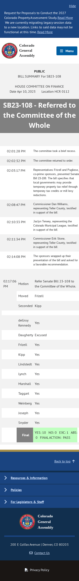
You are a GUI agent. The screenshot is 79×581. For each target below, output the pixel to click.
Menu (69, 51)
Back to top (62, 461)
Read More (65, 18)
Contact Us (42, 553)
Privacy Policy (39, 570)
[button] (39, 478)
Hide (72, 6)
